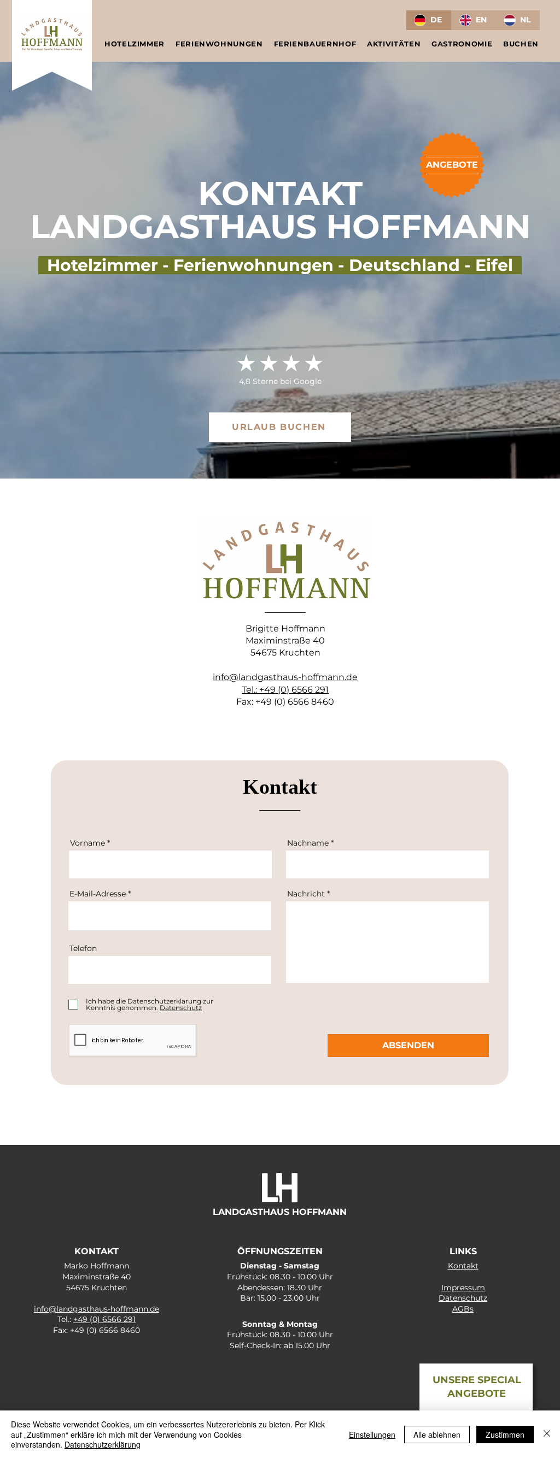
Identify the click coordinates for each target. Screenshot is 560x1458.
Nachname (308, 843)
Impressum (463, 1287)
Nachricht (306, 894)
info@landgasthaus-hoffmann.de (285, 677)
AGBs (463, 1309)
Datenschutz (463, 1298)
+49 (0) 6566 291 (294, 689)
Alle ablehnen (436, 1434)
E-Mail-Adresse (97, 894)
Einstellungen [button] (372, 1434)
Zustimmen (505, 1434)
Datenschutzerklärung (103, 1444)
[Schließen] (546, 1434)
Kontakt (463, 1266)
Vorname (87, 843)
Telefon (83, 948)
